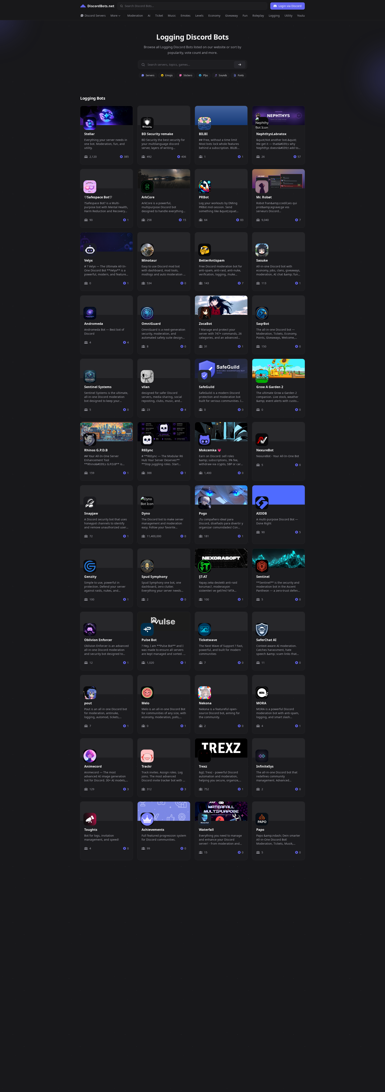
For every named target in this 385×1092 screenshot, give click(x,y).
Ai (149, 15)
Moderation (135, 15)
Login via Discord (290, 6)
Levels (199, 15)
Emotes (185, 15)
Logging (274, 15)
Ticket (159, 15)
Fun (245, 15)
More (114, 15)
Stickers (187, 75)
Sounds (222, 75)
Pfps (205, 75)
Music (172, 15)
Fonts (240, 75)
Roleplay (258, 15)
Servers (149, 75)
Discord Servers (95, 15)
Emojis (169, 75)
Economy (214, 15)
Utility (288, 15)
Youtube (302, 15)
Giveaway (231, 15)
